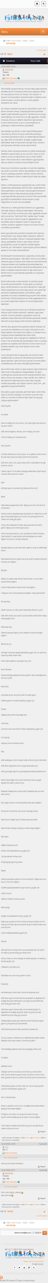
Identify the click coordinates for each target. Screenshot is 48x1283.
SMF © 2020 (17, 1249)
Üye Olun (27, 1137)
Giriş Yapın (36, 1137)
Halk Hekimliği (9, 83)
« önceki (39, 50)
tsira (6, 1147)
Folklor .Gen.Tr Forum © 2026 (33, 1261)
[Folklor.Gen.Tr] (19, 78)
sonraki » (45, 50)
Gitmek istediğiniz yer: (22, 1233)
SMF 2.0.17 (8, 1249)
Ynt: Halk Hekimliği (10, 1157)
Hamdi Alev (9, 69)
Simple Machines (28, 1249)
